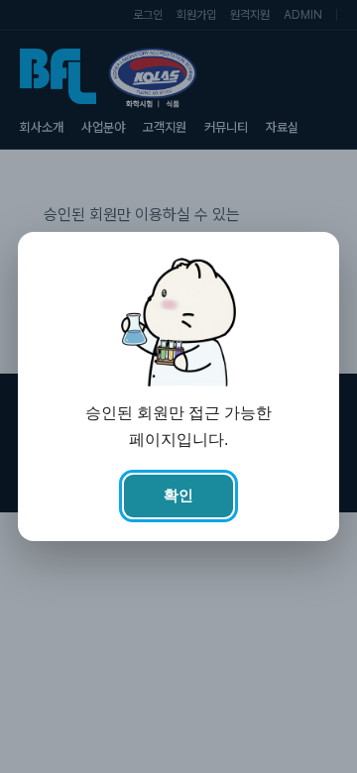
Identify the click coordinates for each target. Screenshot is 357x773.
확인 (178, 495)
